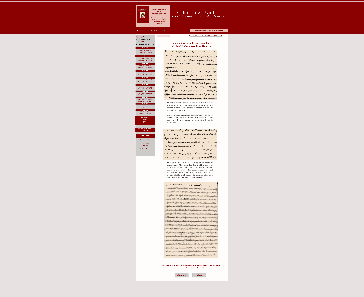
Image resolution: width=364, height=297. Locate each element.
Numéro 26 (149, 73)
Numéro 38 (149, 50)
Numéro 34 (149, 58)
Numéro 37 (141, 50)
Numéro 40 (149, 52)
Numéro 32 (149, 67)
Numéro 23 (141, 82)
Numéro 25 (141, 73)
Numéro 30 (149, 65)
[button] (158, 31)
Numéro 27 (141, 75)
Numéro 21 (141, 80)
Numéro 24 (149, 82)
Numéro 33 (141, 58)
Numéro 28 (149, 75)
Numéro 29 (141, 65)
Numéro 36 (149, 60)
